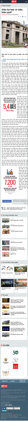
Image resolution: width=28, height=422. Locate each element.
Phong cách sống (5, 417)
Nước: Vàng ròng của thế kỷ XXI (20, 273)
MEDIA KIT (4, 381)
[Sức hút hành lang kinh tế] (7, 283)
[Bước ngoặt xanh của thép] (6, 220)
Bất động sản (15, 416)
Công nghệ (9, 415)
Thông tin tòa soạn (22, 381)
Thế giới (12, 417)
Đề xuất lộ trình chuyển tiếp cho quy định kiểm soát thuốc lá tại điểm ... (18, 313)
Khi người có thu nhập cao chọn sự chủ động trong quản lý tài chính (18, 307)
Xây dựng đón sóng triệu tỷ (17, 225)
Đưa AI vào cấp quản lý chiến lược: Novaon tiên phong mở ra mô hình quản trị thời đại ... (17, 329)
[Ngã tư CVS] (6, 254)
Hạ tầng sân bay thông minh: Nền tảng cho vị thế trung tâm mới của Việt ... (17, 249)
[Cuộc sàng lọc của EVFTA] (6, 242)
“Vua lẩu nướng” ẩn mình (16, 231)
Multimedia (4, 418)
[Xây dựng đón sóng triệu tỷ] (6, 226)
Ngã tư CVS (13, 254)
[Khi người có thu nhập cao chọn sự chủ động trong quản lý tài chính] (6, 306)
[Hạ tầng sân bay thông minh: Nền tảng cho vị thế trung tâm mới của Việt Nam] (6, 248)
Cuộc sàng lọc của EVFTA (16, 242)
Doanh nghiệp (22, 417)
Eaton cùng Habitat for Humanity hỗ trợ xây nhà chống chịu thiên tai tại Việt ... (17, 323)
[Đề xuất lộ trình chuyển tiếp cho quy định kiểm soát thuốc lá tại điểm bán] (6, 312)
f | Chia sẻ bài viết (7, 201)
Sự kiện (6, 345)
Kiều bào (16, 417)
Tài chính (9, 416)
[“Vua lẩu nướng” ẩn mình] (6, 231)
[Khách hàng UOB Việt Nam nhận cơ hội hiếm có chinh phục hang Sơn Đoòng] (6, 300)
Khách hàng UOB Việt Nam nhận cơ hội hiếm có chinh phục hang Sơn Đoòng (17, 301)
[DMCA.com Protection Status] (6, 410)
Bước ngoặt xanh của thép (16, 220)
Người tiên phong (17, 415)
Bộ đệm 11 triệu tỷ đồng (7, 273)
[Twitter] (21, 16)
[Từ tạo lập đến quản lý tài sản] (20, 283)
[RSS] (23, 16)
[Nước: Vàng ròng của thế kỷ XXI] (20, 268)
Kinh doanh (4, 415)
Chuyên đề (3, 416)
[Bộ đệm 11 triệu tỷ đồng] (7, 268)
